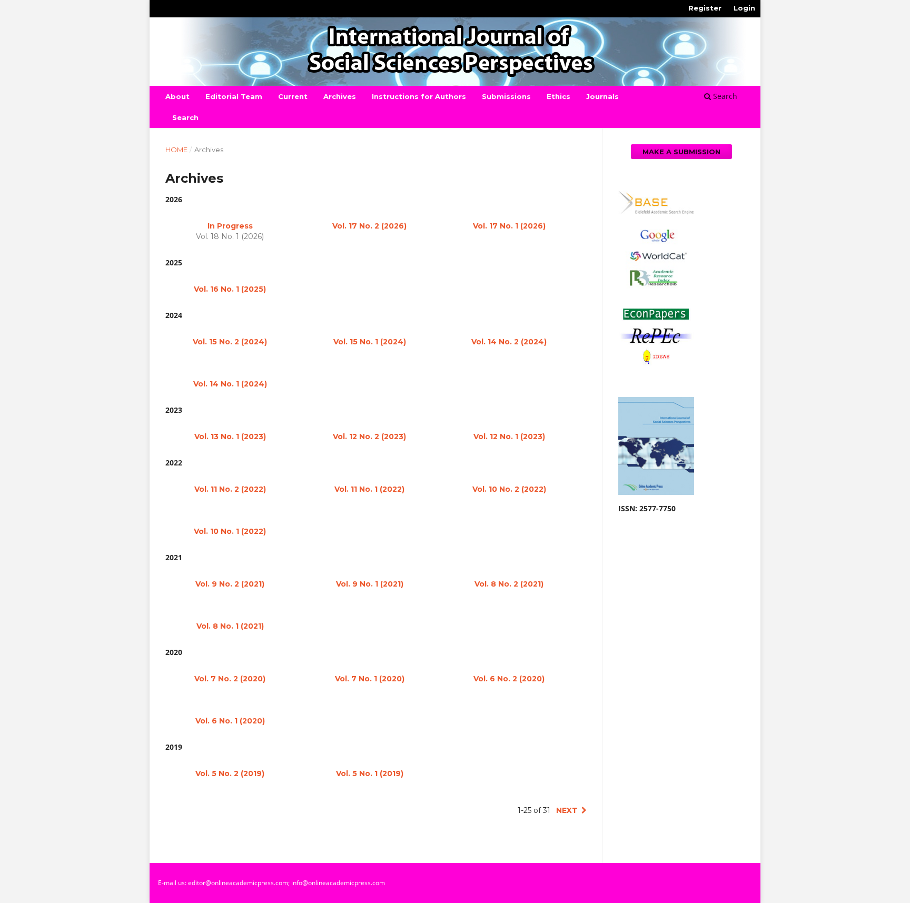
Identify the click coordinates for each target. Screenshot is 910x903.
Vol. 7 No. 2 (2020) (229, 678)
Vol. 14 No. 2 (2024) (509, 341)
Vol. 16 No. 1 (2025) (230, 289)
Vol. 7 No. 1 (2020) (369, 678)
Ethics (558, 96)
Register (704, 8)
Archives (339, 96)
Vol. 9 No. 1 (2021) (369, 584)
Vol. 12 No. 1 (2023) (509, 436)
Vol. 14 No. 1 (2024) (230, 384)
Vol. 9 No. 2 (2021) (229, 584)
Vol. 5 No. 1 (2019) (369, 773)
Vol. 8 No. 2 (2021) (508, 584)
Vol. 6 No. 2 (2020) (509, 678)
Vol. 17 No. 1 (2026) (509, 226)
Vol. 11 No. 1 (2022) (369, 489)
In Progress (230, 226)
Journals (602, 96)
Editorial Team (233, 96)
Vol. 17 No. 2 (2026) (369, 226)
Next (567, 810)
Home (176, 149)
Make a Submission (681, 151)
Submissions (506, 96)
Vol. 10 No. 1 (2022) (230, 531)
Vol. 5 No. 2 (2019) (229, 773)
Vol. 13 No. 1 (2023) (230, 436)
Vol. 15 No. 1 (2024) (369, 341)
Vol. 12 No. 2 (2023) (369, 436)
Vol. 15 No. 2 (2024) (230, 341)
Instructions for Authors (419, 96)
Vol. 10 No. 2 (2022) (509, 489)
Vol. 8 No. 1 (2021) (230, 626)
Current (293, 96)
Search (185, 117)
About (177, 96)
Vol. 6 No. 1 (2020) (230, 721)
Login (744, 8)
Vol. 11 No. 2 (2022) (230, 489)
